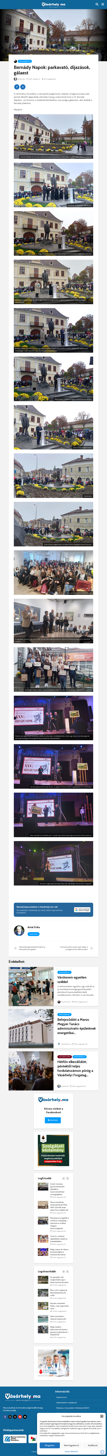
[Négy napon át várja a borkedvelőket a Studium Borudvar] (43, 1252)
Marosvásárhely (24, 61)
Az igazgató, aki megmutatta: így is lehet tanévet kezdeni (59, 1280)
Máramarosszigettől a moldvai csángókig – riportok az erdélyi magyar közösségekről (59, 1223)
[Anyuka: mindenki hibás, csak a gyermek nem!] (43, 1305)
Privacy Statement (71, 1451)
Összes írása (33, 934)
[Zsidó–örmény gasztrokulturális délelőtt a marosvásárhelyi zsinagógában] (43, 1186)
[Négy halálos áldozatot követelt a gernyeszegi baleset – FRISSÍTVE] (43, 1329)
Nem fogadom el (71, 1445)
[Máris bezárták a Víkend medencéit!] (43, 1319)
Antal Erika (21, 79)
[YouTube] (20, 1417)
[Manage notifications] (102, 1452)
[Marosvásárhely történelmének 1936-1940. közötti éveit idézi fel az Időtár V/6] (43, 1205)
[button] (101, 1416)
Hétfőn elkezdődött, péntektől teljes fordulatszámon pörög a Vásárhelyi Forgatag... (75, 1068)
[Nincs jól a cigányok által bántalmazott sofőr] (43, 1292)
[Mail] (25, 1417)
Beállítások (93, 1445)
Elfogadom (50, 1445)
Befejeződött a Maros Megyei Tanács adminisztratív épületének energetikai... (76, 1026)
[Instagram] (15, 1417)
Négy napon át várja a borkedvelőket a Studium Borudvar (59, 1252)
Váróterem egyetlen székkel (72, 979)
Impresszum (61, 1397)
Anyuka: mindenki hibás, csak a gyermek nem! (59, 1306)
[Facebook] (5, 1417)
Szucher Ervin (66, 1002)
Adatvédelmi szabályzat (66, 1402)
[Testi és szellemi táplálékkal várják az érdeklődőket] (43, 1239)
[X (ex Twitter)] (10, 1417)
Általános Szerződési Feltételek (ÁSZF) (72, 1408)
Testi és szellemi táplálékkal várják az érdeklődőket (58, 1239)
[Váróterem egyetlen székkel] (31, 986)
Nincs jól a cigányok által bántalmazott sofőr (58, 1293)
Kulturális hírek (64, 1057)
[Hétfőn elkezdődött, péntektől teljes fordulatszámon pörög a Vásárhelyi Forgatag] (31, 1070)
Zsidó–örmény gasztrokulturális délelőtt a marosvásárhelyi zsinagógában (57, 1189)
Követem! (53, 1120)
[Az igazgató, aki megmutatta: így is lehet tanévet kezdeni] (43, 1279)
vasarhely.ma (66, 1044)
